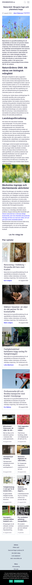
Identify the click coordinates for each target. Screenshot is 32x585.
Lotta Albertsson (9, 365)
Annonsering (16, 566)
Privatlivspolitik (19, 581)
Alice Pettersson (18, 13)
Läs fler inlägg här (16, 235)
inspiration (27, 13)
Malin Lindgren (8, 323)
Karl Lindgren (8, 280)
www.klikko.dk (17, 558)
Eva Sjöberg (7, 407)
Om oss (16, 569)
